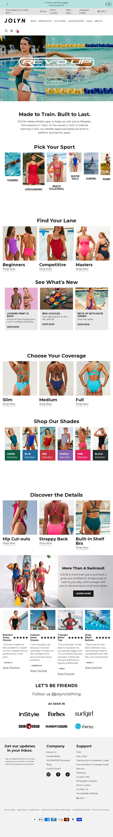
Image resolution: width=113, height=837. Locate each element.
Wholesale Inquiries (86, 781)
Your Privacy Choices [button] (100, 810)
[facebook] (58, 774)
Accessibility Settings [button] (87, 793)
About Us (51, 752)
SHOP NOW (56, 81)
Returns (80, 768)
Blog (48, 764)
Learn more (83, 593)
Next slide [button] (105, 4)
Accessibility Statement (81, 810)
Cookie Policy (34, 810)
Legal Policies (22, 810)
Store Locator (83, 785)
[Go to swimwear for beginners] (20, 243)
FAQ (78, 752)
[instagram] (48, 774)
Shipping (81, 772)
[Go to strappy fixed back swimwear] (56, 517)
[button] (17, 34)
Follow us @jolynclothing (56, 694)
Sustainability (53, 756)
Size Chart (81, 756)
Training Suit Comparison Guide (92, 760)
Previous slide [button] (7, 4)
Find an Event (53, 768)
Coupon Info (83, 777)
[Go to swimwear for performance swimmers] (56, 243)
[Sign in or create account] (11, 31)
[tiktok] (68, 774)
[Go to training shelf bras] (93, 517)
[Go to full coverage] (93, 378)
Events (43, 11)
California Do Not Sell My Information (56, 810)
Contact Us (82, 789)
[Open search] (6, 31)
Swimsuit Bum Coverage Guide (92, 764)
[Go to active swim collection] (93, 243)
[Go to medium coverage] (56, 378)
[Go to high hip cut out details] (20, 517)
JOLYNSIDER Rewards (58, 760)
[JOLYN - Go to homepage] (14, 21)
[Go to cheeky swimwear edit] (20, 378)
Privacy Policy (9, 810)
